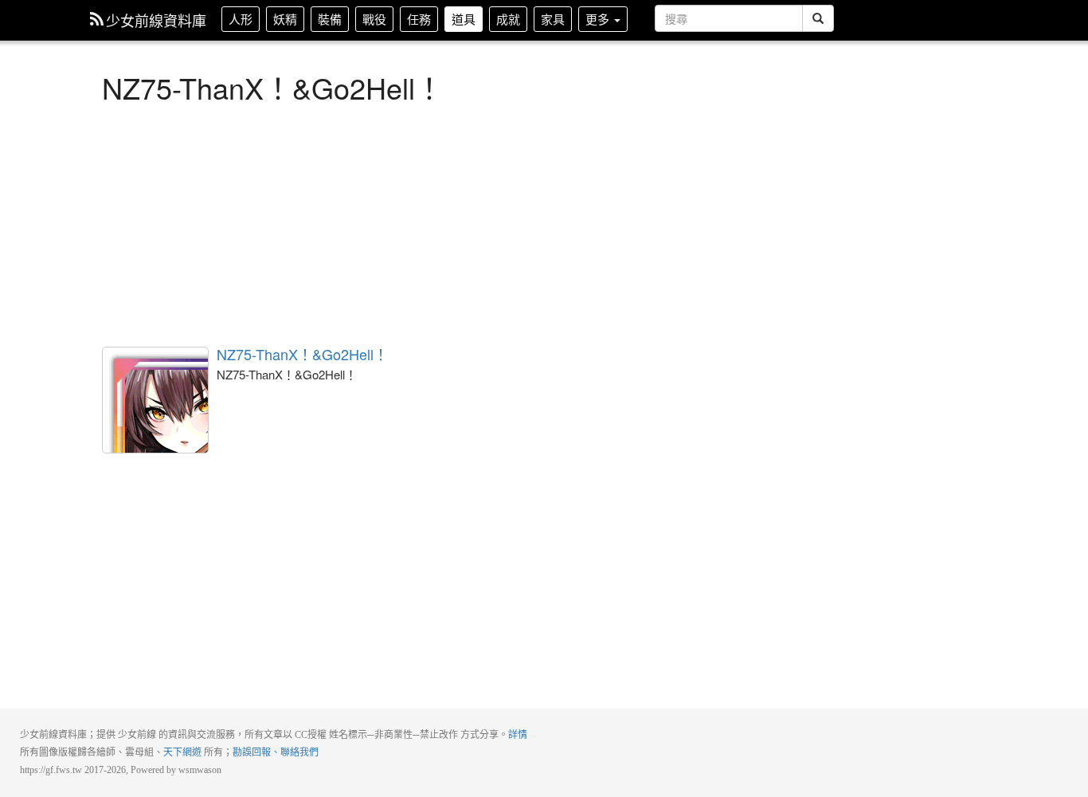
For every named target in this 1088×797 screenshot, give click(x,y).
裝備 (330, 18)
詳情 (517, 734)
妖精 (285, 18)
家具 (553, 18)
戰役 (374, 18)
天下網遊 (182, 752)
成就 (508, 18)
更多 (598, 18)
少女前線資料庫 (156, 20)
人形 (240, 18)
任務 (419, 18)
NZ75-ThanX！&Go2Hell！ (155, 400)
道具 (464, 18)
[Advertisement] (468, 223)
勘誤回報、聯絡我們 (276, 752)
